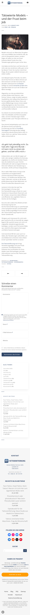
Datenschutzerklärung (15, 598)
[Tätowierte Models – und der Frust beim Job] (15, 35)
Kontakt (10, 595)
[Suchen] (25, 550)
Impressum (18, 595)
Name (4, 324)
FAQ (17, 591)
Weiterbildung (7, 384)
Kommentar (6, 294)
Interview (5, 372)
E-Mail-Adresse (7, 333)
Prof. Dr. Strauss (10, 27)
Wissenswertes (18, 262)
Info (4, 370)
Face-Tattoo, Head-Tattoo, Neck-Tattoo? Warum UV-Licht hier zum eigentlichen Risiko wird (13, 402)
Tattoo (9, 263)
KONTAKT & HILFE (15, 575)
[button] (3, 612)
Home (6, 591)
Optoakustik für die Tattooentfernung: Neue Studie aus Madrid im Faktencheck (14, 418)
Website (5, 340)
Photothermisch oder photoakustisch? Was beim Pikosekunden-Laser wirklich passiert (15, 410)
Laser (4, 376)
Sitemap (23, 591)
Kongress (5, 374)
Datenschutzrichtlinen (8, 320)
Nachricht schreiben (14, 472)
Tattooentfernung (7, 262)
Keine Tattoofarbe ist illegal (8, 273)
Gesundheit (6, 368)
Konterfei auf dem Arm (20, 85)
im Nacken (20, 84)
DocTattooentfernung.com (10, 243)
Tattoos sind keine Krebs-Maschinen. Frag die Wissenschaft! (14, 425)
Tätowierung (14, 260)
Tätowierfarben (7, 378)
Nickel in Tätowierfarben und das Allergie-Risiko (13, 431)
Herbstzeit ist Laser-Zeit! (21, 273)
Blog (12, 591)
